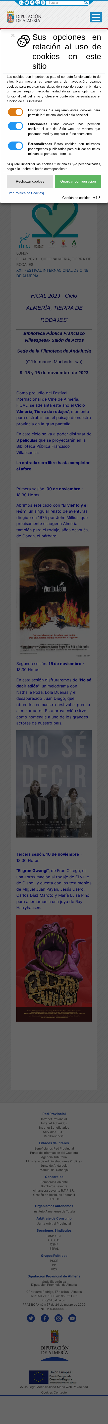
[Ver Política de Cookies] (26, 193)
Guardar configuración (78, 181)
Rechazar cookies (30, 181)
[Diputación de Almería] (22, 17)
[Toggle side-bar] (96, 17)
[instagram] (37, 2)
